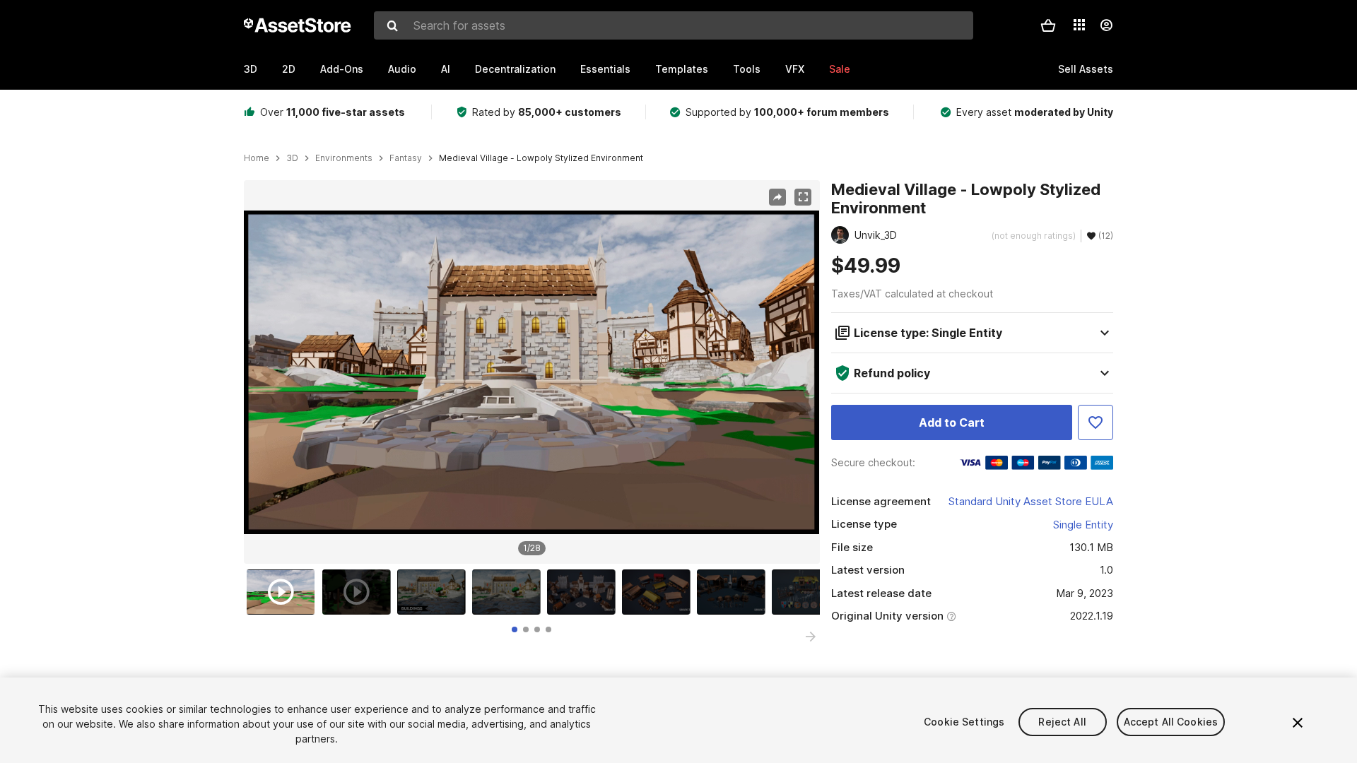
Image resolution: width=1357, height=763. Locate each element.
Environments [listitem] (343, 158)
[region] (531, 372)
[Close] (1297, 722)
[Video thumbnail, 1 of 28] (284, 592)
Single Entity (1083, 524)
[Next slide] (810, 636)
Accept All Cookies (1171, 722)
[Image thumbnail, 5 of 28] (584, 592)
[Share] (777, 197)
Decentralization (515, 69)
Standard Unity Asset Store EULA (1030, 501)
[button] (1048, 25)
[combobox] (673, 25)
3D (250, 69)
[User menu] (1106, 25)
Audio (402, 69)
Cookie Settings (964, 722)
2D (288, 69)
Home (256, 158)
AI (445, 69)
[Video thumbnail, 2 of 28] (359, 592)
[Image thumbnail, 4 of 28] (509, 592)
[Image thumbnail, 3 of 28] (434, 592)
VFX (794, 69)
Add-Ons (341, 69)
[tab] (514, 629)
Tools (746, 69)
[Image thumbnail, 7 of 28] (734, 592)
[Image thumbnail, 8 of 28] (809, 592)
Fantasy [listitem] (405, 158)
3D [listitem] (292, 158)
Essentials (605, 69)
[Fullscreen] (802, 197)
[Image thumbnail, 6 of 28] (659, 592)
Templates (681, 69)
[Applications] (1079, 24)
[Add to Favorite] (1095, 422)
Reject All (1062, 722)
